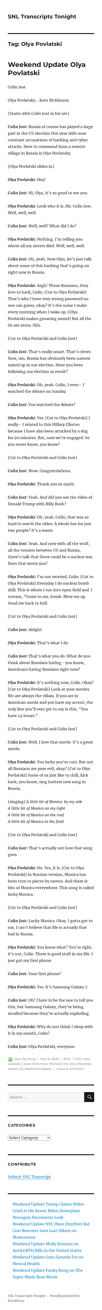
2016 (66, 1059)
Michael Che (58, 1064)
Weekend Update (38, 1069)
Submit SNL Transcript (29, 1176)
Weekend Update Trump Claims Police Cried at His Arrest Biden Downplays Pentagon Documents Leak (48, 1211)
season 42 (15, 1069)
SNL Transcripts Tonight (42, 16)
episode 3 (15, 1064)
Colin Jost (81, 1059)
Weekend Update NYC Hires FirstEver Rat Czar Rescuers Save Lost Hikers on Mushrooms (51, 1231)
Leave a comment (70, 1069)
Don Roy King (25, 1059)
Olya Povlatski (81, 1064)
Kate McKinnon (36, 1064)
